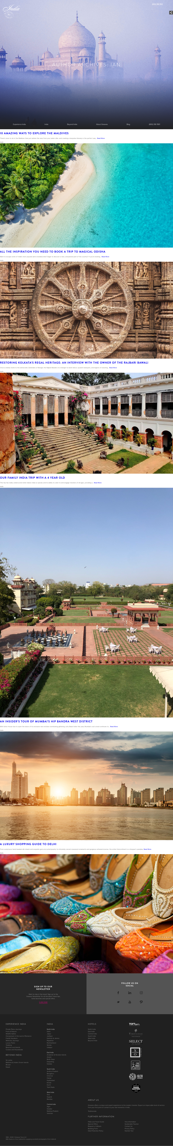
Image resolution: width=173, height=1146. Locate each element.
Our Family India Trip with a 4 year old (32, 478)
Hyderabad (51, 1080)
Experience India (19, 124)
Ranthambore (51, 1043)
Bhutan (8, 1065)
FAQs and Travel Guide (96, 1122)
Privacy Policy (129, 1129)
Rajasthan (50, 1041)
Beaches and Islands (13, 1047)
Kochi (49, 1085)
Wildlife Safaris (11, 1034)
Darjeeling (50, 1062)
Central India (51, 1104)
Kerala (49, 1083)
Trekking (9, 1045)
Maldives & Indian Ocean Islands (17, 1062)
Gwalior (49, 1109)
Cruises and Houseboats (14, 1050)
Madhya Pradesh (52, 1111)
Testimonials (92, 1111)
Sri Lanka (9, 1060)
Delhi (48, 1031)
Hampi (49, 1078)
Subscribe (43, 1002)
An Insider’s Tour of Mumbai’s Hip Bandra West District (46, 721)
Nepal (8, 1067)
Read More (101, 138)
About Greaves (102, 124)
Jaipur (49, 1034)
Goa (48, 1095)
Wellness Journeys (12, 1041)
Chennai (50, 1076)
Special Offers (93, 1124)
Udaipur (49, 1047)
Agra (48, 1107)
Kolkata (49, 1064)
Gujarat (49, 1097)
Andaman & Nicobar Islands (56, 1055)
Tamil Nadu (51, 1087)
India (46, 124)
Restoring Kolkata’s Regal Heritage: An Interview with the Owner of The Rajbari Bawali (74, 363)
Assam (49, 1057)
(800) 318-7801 (157, 4)
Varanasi (50, 1113)
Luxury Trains (10, 1043)
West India (50, 1092)
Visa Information (130, 1122)
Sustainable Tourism (132, 1124)
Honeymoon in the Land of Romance (18, 1036)
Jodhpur (50, 1036)
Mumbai (49, 1099)
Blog (128, 124)
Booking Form (93, 1129)
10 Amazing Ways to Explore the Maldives (34, 133)
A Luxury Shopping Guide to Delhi (28, 844)
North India (51, 1029)
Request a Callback (94, 1126)
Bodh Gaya (51, 1059)
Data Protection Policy (95, 1131)
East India (50, 1053)
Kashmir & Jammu (53, 1038)
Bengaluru (50, 1074)
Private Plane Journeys (14, 1029)
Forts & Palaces (11, 1031)
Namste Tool (129, 1131)
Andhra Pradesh (52, 1071)
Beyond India (72, 124)
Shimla (49, 1045)
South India (51, 1069)
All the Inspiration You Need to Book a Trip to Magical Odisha (53, 252)
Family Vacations (11, 1038)
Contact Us (128, 1126)
